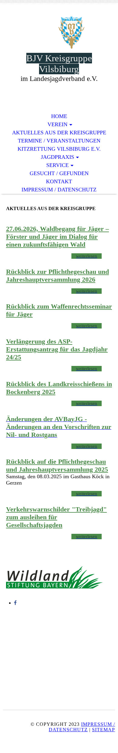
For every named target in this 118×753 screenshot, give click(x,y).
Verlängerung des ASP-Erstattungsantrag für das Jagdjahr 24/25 (57, 349)
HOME (59, 116)
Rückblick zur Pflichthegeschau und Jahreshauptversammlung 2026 (57, 275)
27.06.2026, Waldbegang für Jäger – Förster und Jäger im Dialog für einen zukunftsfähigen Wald (57, 236)
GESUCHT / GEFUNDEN (59, 173)
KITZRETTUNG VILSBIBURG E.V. (59, 149)
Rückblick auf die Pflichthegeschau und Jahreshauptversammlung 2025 (57, 465)
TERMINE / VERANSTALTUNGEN (59, 141)
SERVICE (57, 165)
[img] (59, 32)
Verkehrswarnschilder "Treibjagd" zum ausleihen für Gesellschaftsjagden (56, 517)
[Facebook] (15, 602)
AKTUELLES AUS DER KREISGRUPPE (59, 133)
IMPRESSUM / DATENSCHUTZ (59, 190)
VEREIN (57, 124)
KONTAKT (59, 181)
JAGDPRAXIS (57, 157)
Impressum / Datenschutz (82, 727)
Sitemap (103, 729)
